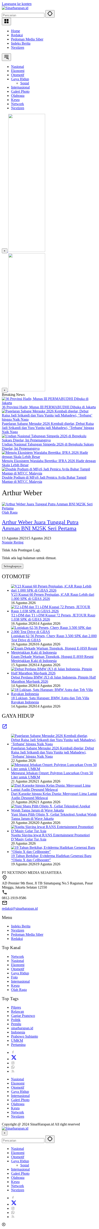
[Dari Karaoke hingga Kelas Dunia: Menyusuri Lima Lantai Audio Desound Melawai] (54, 790)
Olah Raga (9, 512)
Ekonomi (17, 965)
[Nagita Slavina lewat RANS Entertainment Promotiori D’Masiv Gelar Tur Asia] (54, 831)
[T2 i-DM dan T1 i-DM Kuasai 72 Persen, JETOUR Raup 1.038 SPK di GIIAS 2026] (54, 611)
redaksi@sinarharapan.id (20, 908)
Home (15, 31)
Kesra (15, 985)
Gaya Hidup (20, 973)
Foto (14, 977)
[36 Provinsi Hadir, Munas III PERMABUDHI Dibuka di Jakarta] (49, 403)
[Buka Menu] (6, 21)
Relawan (17, 1011)
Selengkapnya (12, 566)
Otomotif (17, 969)
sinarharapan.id (22, 1028)
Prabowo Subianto (24, 1036)
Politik (15, 1020)
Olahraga (17, 1104)
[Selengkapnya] (4, 728)
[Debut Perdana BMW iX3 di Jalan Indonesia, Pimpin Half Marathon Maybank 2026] (54, 673)
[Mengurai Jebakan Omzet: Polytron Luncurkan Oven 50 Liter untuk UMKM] (54, 769)
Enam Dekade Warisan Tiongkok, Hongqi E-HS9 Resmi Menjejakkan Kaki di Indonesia (52, 659)
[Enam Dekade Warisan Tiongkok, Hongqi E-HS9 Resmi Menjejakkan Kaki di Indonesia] (54, 652)
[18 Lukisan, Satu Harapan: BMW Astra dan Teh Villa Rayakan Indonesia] (54, 694)
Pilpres (16, 1007)
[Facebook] (13, 1052)
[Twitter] (14, 1059)
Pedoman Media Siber (27, 39)
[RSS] (13, 1071)
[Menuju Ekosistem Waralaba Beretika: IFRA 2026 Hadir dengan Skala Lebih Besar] (49, 457)
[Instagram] (13, 1063)
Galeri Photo (20, 1100)
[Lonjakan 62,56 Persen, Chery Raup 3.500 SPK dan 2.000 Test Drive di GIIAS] (54, 632)
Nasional (17, 961)
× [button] (5, 1133)
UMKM (17, 1040)
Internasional (20, 981)
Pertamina (18, 1045)
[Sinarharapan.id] (15, 8)
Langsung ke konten (17, 4)
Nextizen (17, 47)
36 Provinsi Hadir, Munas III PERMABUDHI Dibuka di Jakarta (49, 407)
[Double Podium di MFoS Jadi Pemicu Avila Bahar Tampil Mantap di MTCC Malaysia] (49, 473)
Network (17, 956)
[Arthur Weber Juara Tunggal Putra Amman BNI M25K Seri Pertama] (49, 508)
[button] (50, 14)
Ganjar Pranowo (23, 1016)
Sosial (24, 1165)
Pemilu (16, 1024)
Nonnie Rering (12, 542)
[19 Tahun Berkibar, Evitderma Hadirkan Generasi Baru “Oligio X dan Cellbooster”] (54, 852)
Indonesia (18, 1032)
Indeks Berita (20, 43)
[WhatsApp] (13, 1067)
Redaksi (17, 35)
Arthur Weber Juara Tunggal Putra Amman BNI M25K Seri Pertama (40, 525)
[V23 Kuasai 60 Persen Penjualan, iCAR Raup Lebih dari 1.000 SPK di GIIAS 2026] (54, 590)
